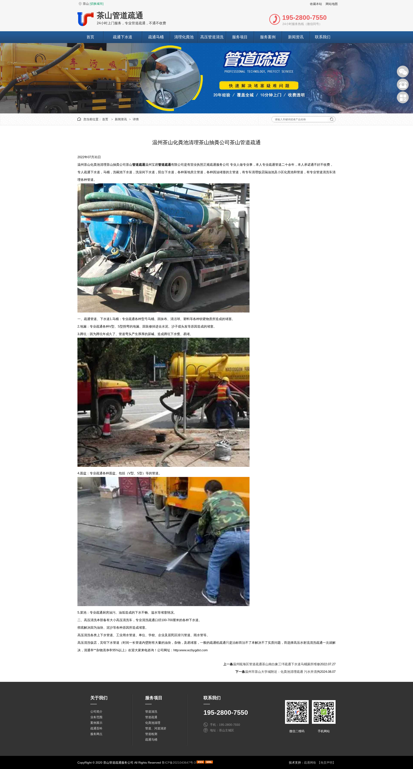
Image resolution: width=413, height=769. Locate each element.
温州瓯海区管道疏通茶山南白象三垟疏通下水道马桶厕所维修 (276, 664)
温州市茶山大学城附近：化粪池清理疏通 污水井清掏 (282, 671)
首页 (90, 37)
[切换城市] (96, 3)
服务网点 (96, 734)
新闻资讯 (296, 37)
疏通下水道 (122, 37)
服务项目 (240, 37)
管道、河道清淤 (155, 728)
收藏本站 (316, 4)
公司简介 (96, 711)
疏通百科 (96, 728)
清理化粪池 (184, 37)
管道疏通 (151, 717)
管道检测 (151, 734)
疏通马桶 (156, 37)
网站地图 (332, 4)
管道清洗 (151, 711)
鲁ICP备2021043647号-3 (179, 762)
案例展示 (96, 722)
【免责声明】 (326, 762)
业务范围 (96, 717)
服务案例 (268, 37)
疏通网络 (310, 762)
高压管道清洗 (211, 37)
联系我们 (322, 37)
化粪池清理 (152, 722)
